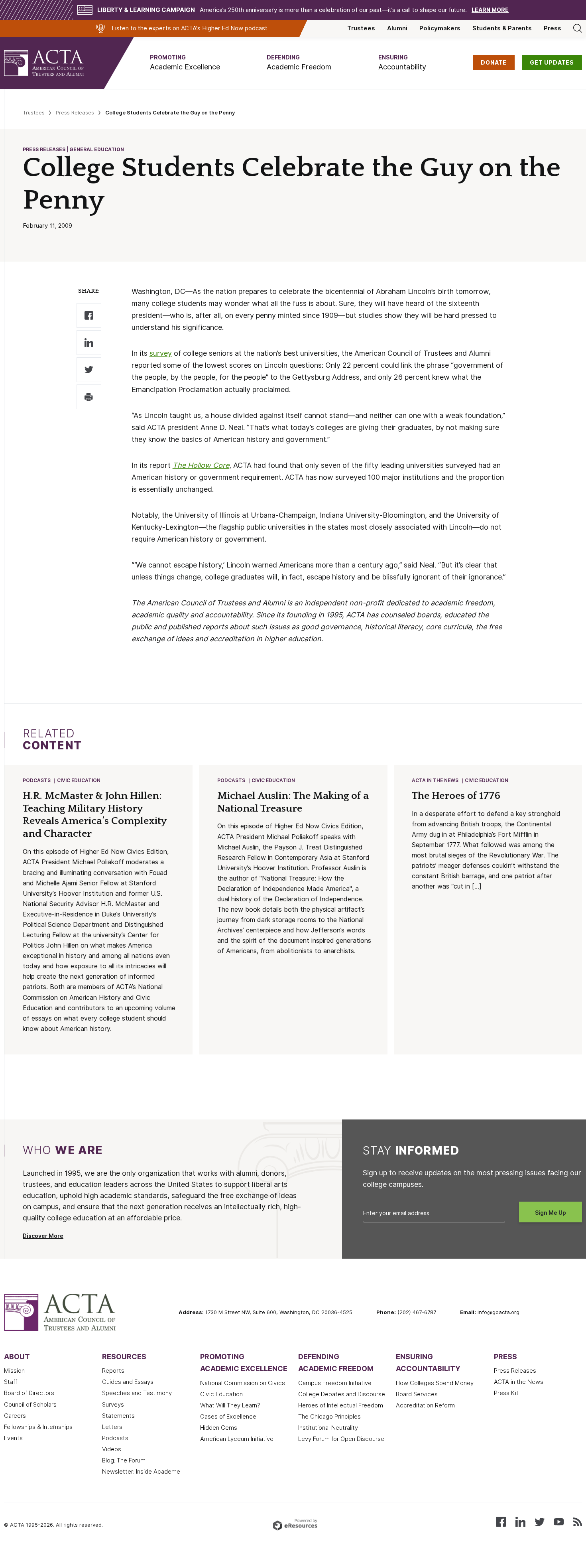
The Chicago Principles (329, 1416)
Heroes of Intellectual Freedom (340, 1405)
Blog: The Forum (124, 1460)
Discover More (43, 1236)
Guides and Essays (127, 1381)
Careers (15, 1415)
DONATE (494, 62)
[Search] (577, 28)
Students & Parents (502, 28)
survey (160, 353)
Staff (10, 1381)
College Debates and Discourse (341, 1394)
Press (552, 28)
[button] (185, 62)
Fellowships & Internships (38, 1427)
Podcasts (37, 780)
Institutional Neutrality (328, 1427)
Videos (111, 1449)
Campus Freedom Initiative (335, 1383)
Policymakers (439, 28)
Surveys (113, 1404)
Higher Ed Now (222, 28)
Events (13, 1438)
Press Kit (506, 1393)
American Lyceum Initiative (236, 1439)
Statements (118, 1415)
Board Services (417, 1394)
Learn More (490, 10)
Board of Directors (29, 1393)
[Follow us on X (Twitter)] (540, 1521)
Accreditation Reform (425, 1405)
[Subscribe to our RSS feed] (577, 1521)
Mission (14, 1370)
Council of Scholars (30, 1404)
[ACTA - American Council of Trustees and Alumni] (54, 63)
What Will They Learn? (230, 1405)
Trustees (361, 28)
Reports (113, 1370)
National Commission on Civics (242, 1383)
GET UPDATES (552, 62)
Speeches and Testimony (137, 1393)
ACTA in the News (435, 780)
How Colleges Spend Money (435, 1383)
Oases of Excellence (228, 1416)
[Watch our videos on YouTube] (559, 1521)
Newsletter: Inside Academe (141, 1471)
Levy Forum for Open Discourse (341, 1439)
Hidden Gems (218, 1427)
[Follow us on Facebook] (501, 1521)
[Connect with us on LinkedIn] (520, 1521)
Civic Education (78, 780)
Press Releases (75, 112)
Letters (112, 1427)
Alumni (397, 28)
